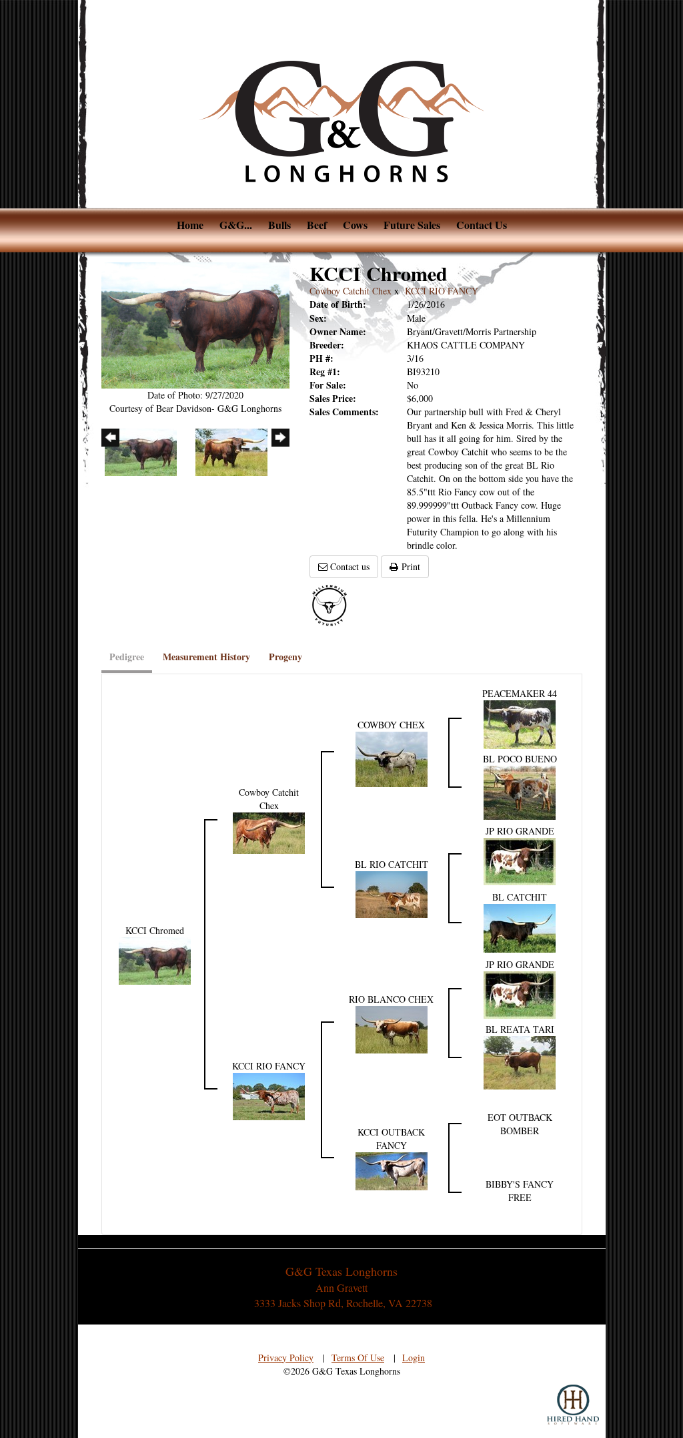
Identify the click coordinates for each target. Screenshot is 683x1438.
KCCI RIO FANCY (441, 290)
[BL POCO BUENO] (520, 791)
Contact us (348, 566)
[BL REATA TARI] (520, 1061)
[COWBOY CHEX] (392, 758)
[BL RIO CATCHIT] (392, 893)
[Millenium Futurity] (332, 604)
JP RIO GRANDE (520, 830)
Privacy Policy (285, 1357)
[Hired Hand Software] (573, 1404)
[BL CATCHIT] (520, 926)
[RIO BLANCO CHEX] (392, 1027)
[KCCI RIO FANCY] (269, 1094)
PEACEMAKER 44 (519, 693)
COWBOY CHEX (391, 724)
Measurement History (206, 657)
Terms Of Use (357, 1357)
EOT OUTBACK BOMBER (520, 1124)
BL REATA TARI (520, 1029)
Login (413, 1357)
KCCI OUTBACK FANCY (391, 1139)
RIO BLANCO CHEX (391, 999)
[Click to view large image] (195, 323)
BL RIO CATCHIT (391, 864)
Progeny (285, 657)
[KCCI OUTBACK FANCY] (392, 1169)
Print (409, 566)
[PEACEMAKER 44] (520, 722)
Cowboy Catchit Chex (350, 290)
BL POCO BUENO (520, 758)
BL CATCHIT (519, 897)
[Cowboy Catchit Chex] (269, 831)
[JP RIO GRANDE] (520, 859)
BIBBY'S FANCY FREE (520, 1191)
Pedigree (126, 657)
